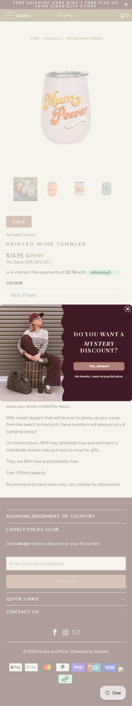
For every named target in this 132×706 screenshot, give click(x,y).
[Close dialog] (127, 309)
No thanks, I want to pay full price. (99, 376)
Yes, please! (99, 366)
